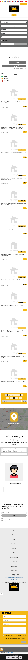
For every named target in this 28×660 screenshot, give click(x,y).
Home (14, 530)
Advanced (7, 44)
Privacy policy (14, 561)
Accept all (8, 657)
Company (14, 548)
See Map (5, 40)
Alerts (17, 63)
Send (14, 515)
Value (14, 454)
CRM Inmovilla (10, 652)
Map (2, 593)
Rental (14, 539)
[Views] (14, 76)
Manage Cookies (14, 657)
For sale (14, 534)
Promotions (14, 543)
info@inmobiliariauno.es (14, 575)
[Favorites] (14, 79)
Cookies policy (14, 570)
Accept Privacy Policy (7, 518)
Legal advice (14, 566)
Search (21, 44)
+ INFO (24, 106)
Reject (20, 657)
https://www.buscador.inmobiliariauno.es (14, 577)
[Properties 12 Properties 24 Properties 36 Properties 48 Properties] (12, 401)
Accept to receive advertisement (10, 520)
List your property (14, 66)
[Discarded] (14, 81)
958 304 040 (14, 579)
